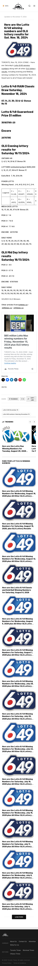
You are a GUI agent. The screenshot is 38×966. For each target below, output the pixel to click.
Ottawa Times (15, 954)
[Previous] (30, 421)
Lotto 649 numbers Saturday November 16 (16, 414)
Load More (19, 917)
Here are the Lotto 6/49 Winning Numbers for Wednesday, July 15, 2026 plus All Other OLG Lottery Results (17, 814)
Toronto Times (15, 950)
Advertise (32, 941)
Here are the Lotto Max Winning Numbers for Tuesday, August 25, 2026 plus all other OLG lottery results (14, 451)
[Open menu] (34, 6)
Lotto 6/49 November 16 (10, 410)
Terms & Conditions (19, 963)
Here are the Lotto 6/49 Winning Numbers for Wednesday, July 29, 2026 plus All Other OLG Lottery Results (17, 685)
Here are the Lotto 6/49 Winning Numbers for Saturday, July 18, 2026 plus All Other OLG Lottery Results (17, 783)
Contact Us (23, 941)
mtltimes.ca (7, 308)
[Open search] (29, 6)
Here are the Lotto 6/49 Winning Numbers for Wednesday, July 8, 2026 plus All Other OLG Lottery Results (17, 876)
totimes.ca (22, 305)
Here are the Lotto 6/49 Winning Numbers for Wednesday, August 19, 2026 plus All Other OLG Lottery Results (19, 495)
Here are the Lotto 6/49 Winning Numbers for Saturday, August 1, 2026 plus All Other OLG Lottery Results (17, 653)
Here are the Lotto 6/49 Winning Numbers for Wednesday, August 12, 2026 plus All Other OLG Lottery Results (19, 560)
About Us (13, 941)
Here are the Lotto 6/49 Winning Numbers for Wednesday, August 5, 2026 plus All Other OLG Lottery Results (18, 622)
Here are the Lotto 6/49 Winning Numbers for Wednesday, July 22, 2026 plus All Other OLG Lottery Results (17, 750)
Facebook (14, 399)
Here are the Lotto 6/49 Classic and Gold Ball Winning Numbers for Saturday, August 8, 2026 (17, 590)
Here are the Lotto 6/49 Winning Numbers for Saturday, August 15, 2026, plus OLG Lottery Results (18, 526)
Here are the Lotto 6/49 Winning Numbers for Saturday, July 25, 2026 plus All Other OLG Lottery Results (17, 717)
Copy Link (32, 399)
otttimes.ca (18, 308)
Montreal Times (28, 950)
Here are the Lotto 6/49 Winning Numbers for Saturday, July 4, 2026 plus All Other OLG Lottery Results (17, 907)
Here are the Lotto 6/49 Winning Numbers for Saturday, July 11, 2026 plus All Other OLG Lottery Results (17, 845)
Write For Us (14, 945)
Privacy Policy (6, 963)
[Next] (34, 421)
